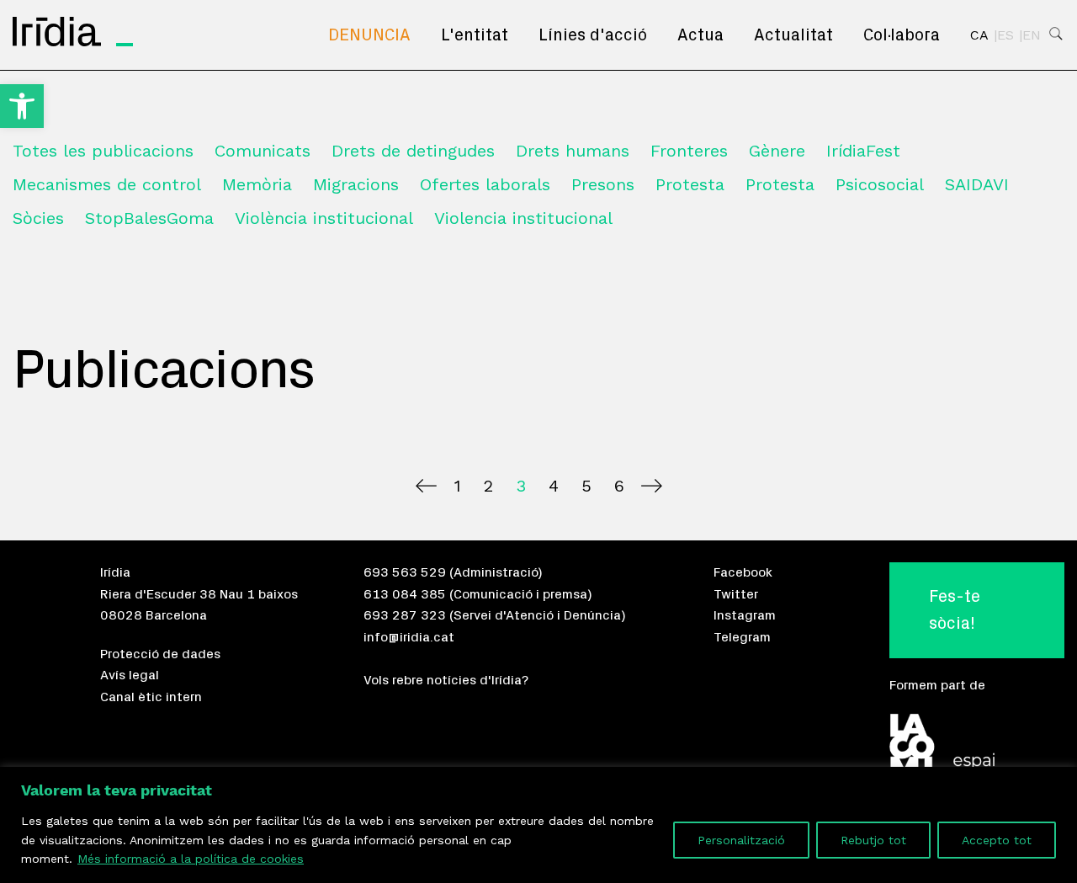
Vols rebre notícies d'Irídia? (445, 680)
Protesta (689, 184)
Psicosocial (880, 184)
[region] (538, 825)
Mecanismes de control (107, 184)
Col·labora (901, 35)
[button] (22, 106)
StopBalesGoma (149, 218)
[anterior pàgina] (426, 485)
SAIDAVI (977, 184)
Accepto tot (997, 840)
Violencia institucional (523, 218)
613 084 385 (404, 594)
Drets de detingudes (413, 151)
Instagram (745, 615)
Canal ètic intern (151, 697)
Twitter (736, 594)
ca (979, 35)
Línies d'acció (592, 35)
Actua (700, 35)
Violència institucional (324, 218)
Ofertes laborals (485, 184)
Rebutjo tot (873, 840)
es (1005, 35)
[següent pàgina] (651, 485)
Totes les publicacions (103, 151)
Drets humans (572, 151)
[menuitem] (369, 35)
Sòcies (38, 218)
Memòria (257, 184)
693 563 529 (404, 572)
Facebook (743, 572)
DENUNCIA (369, 35)
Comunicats (262, 151)
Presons (602, 184)
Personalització (741, 840)
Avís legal (129, 675)
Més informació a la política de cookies (190, 858)
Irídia (115, 572)
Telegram (742, 637)
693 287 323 (404, 615)
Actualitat (793, 35)
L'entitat (474, 35)
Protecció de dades (160, 654)
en (1031, 35)
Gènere (777, 151)
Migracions (356, 184)
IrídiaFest (863, 151)
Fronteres (689, 151)
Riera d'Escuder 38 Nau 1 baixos (199, 594)
